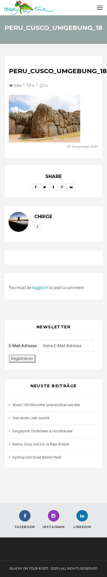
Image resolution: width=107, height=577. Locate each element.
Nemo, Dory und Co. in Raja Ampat (41, 444)
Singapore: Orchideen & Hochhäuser (42, 431)
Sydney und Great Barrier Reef (37, 457)
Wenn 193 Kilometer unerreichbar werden (46, 405)
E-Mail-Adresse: (23, 345)
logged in (40, 287)
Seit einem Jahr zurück (31, 418)
